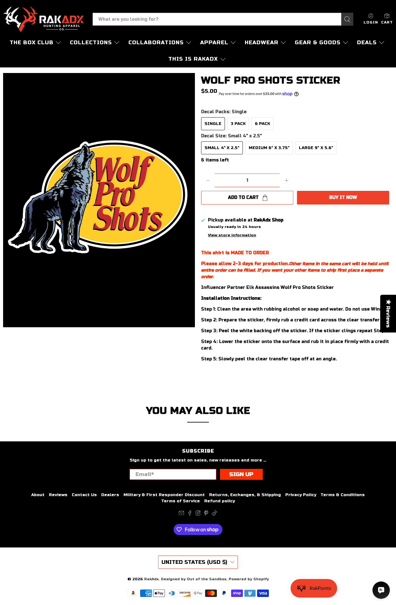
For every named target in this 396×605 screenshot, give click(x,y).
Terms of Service (180, 501)
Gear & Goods (318, 42)
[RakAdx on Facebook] (189, 514)
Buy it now (343, 197)
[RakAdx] (43, 19)
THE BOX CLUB (32, 42)
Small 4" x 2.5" (221, 147)
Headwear (261, 42)
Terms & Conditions (343, 494)
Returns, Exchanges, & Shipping (245, 494)
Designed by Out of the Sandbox (193, 579)
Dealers (110, 494)
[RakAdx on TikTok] (214, 514)
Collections (91, 42)
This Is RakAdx (193, 59)
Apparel (214, 42)
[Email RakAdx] (181, 514)
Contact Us (84, 494)
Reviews (58, 494)
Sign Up (241, 474)
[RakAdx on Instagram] (198, 514)
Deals (367, 42)
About (38, 494)
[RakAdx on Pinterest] (206, 514)
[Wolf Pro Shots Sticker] (99, 200)
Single (213, 123)
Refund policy (219, 501)
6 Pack (262, 123)
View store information (232, 235)
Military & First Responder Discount (164, 494)
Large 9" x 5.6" (316, 147)
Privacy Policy (300, 494)
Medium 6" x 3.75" (269, 147)
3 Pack (238, 123)
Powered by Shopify (249, 579)
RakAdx (151, 579)
